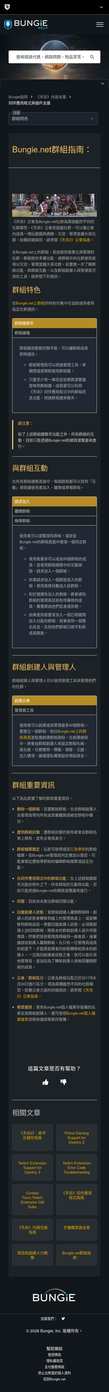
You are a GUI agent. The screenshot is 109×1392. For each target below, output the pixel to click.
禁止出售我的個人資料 (54, 1372)
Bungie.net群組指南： (76, 1255)
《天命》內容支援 (51, 96)
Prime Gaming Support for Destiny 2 (77, 1137)
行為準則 (77, 849)
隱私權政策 (54, 1360)
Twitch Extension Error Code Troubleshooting (77, 1167)
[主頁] (33, 24)
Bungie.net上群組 (30, 303)
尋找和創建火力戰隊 (32, 1255)
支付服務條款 (54, 1366)
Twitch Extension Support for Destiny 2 (32, 1167)
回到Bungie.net (54, 1379)
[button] (100, 24)
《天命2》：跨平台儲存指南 (32, 1135)
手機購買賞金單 (76, 1227)
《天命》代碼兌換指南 (32, 1229)
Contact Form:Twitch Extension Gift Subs (32, 1200)
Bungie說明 (18, 96)
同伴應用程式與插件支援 (29, 102)
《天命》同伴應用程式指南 (76, 1195)
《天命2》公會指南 (74, 239)
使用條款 (54, 1354)
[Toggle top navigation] (101, 7)
